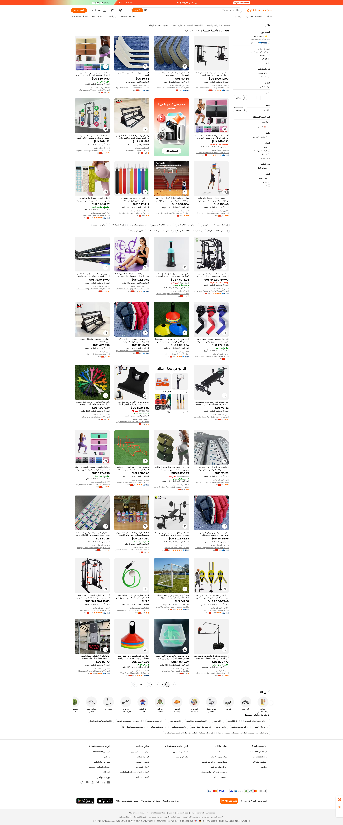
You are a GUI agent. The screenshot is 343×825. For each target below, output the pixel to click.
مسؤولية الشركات (260, 762)
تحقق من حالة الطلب (102, 762)
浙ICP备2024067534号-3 (239, 821)
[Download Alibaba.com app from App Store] (105, 801)
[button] (145, 10)
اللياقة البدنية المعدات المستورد (255, 721)
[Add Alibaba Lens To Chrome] (229, 801)
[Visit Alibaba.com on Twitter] (97, 782)
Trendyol (200, 813)
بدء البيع (107, 757)
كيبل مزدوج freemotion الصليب (128, 721)
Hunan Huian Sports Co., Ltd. (177, 354)
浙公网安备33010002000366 (215, 821)
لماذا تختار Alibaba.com (257, 752)
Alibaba (227, 25)
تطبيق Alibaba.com (124, 801)
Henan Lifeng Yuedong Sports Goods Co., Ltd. (211, 291)
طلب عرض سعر (182, 757)
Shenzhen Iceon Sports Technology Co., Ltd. (92, 289)
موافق (238, 97)
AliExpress (133, 813)
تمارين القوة (177, 25)
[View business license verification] (195, 821)
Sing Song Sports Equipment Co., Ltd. (94, 610)
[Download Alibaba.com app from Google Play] (85, 801)
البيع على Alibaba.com (101, 752)
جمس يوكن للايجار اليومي (199, 727)
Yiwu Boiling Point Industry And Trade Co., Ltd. (211, 356)
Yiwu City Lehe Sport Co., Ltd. (177, 548)
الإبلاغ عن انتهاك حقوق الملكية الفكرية (134, 772)
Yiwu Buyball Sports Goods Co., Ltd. (134, 673)
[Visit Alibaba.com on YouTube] (87, 782)
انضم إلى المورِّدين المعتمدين (99, 767)
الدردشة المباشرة (142, 757)
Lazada (171, 813)
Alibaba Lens (256, 801)
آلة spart (217, 721)
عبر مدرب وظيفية (136, 231)
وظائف (264, 767)
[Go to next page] (130, 684)
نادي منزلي (220, 727)
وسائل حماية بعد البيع (219, 767)
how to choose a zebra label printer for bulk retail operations (187, 733)
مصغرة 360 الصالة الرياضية (216, 231)
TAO (192, 813)
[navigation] (251, 355)
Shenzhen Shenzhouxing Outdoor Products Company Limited (131, 422)
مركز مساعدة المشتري (140, 752)
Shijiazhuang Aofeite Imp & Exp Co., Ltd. (212, 153)
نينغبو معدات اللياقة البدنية (186, 225)
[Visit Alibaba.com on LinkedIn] (103, 782)
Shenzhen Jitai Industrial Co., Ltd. (96, 417)
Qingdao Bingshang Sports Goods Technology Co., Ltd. (92, 548)
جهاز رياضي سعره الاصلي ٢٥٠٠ (132, 727)
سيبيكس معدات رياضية (136, 225)
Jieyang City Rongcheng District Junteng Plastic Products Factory (131, 550)
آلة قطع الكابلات (116, 225)
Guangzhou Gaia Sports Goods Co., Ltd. (212, 213)
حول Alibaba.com (259, 746)
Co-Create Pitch (260, 757)
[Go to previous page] (173, 684)
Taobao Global (182, 813)
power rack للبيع (178, 727)
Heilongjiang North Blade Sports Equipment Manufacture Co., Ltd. (171, 88)
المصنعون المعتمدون (180, 752)
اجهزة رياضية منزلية (157, 727)
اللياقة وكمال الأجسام (195, 25)
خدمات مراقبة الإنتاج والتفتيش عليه (214, 772)
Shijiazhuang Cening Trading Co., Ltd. (94, 90)
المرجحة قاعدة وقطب (154, 721)
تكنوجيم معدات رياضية (238, 727)
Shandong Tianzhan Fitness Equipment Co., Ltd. (211, 88)
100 (135, 684)
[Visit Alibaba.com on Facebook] (108, 782)
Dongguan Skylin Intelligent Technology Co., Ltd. (171, 213)
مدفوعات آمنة (222, 752)
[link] (339, 799)
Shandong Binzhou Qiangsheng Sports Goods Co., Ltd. (171, 607)
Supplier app (168, 801)
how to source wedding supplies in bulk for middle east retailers (242, 733)
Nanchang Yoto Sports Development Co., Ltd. (131, 482)
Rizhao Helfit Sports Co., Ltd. (137, 150)
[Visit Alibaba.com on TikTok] (81, 782)
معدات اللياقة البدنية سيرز (160, 225)
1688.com (144, 813)
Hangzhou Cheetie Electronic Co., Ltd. (94, 671)
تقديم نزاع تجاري (142, 762)
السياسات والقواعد (220, 777)
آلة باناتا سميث (232, 721)
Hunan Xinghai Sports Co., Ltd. (216, 610)
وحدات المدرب (98, 225)
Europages (210, 813)
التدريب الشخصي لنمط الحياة (159, 231)
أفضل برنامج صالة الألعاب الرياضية (213, 225)
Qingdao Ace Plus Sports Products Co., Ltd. (131, 610)
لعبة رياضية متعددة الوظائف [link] (158, 25)
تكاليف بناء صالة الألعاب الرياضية (188, 231)
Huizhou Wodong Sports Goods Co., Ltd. (132, 289)
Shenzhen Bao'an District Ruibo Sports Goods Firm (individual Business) (211, 482)
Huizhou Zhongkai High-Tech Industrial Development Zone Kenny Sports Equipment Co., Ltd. (171, 294)
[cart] (112, 11)
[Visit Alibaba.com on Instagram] (92, 782)
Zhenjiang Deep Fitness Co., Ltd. (96, 215)
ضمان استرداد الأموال (219, 757)
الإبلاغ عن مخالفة (142, 777)
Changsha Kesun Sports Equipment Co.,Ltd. (92, 150)
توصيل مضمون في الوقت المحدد (215, 762)
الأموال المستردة (142, 767)
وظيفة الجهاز (174, 721)
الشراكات (106, 772)
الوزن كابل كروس (260, 727)
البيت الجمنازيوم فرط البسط (196, 721)
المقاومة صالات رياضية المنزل (100, 721)
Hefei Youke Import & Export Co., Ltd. (134, 213)
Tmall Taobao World (158, 813)
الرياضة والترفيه (213, 25)
